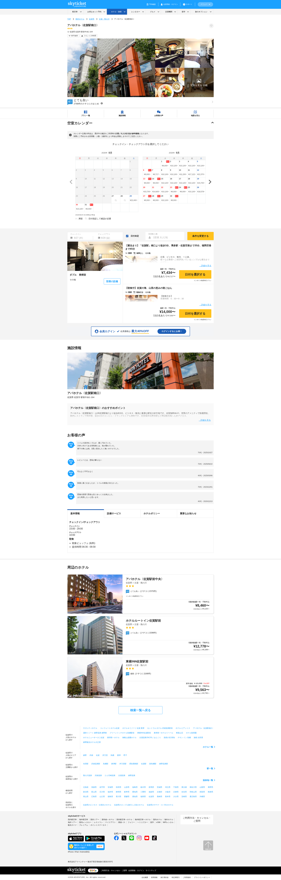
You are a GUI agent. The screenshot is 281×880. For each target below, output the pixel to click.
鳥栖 (112, 755)
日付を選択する (195, 274)
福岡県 (143, 797)
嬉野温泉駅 (163, 764)
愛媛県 (126, 797)
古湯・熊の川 (104, 19)
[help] (102, 103)
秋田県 (118, 787)
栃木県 (143, 787)
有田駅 (85, 764)
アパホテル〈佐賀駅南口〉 (203, 728)
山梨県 (202, 787)
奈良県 (184, 792)
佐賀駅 (143, 764)
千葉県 (176, 787)
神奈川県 (193, 787)
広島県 (94, 797)
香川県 (118, 797)
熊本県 (167, 797)
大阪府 (167, 792)
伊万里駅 (122, 764)
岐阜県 (126, 792)
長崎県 (159, 797)
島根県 (210, 792)
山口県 (102, 797)
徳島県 (110, 797)
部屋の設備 (112, 281)
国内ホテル (80, 19)
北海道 (85, 787)
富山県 (94, 792)
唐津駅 (113, 764)
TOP (69, 19)
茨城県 (159, 787)
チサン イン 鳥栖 (184, 738)
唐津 (119, 755)
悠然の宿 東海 (169, 738)
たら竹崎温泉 (110, 775)
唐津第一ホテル (113, 738)
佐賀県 (91, 19)
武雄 (91, 755)
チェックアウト (104, 234)
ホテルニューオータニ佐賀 (93, 738)
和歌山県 (193, 792)
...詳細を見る (205, 265)
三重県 (143, 792)
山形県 (126, 787)
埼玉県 (167, 787)
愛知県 (135, 792)
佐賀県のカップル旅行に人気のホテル (129, 805)
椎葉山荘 (179, 733)
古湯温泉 (121, 775)
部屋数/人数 (153, 234)
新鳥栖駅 (152, 764)
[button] (199, 82)
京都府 (159, 792)
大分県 (176, 797)
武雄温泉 (98, 775)
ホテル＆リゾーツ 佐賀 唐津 (133, 728)
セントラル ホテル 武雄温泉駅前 (160, 728)
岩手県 (102, 787)
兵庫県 (176, 792)
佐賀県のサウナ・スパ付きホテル (160, 805)
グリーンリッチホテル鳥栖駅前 (122, 733)
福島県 (135, 787)
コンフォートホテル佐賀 (109, 728)
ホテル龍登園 (191, 733)
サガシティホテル (90, 728)
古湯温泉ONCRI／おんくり (150, 738)
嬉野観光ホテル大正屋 (92, 742)
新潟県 (85, 792)
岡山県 (85, 797)
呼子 (125, 755)
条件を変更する (200, 236)
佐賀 (98, 755)
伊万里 (105, 755)
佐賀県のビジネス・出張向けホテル (97, 805)
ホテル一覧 (208, 747)
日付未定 (135, 236)
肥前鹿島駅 (133, 764)
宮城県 (110, 787)
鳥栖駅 (105, 764)
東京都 (184, 787)
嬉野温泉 (131, 775)
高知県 (135, 797)
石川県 (102, 792)
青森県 (94, 787)
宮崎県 (184, 797)
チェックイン (75, 234)
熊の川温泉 (87, 775)
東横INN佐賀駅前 (144, 733)
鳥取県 (202, 792)
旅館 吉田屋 (198, 738)
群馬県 (151, 787)
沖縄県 (202, 797)
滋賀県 (151, 792)
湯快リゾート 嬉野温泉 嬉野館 (95, 733)
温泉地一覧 (208, 780)
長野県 (210, 787)
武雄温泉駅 (95, 764)
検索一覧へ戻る (140, 710)
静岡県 (118, 792)
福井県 (110, 792)
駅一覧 (210, 768)
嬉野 (85, 755)
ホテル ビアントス (183, 728)
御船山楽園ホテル (129, 738)
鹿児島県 (193, 797)
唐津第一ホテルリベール (163, 733)
